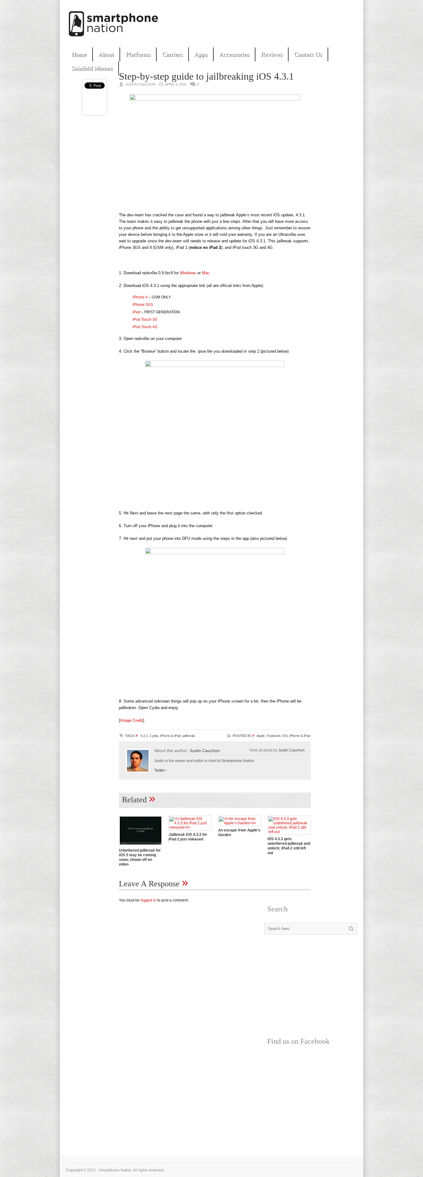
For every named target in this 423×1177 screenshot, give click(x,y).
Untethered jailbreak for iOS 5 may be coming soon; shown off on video (140, 857)
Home (79, 54)
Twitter (159, 770)
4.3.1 (144, 736)
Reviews (271, 54)
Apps (200, 54)
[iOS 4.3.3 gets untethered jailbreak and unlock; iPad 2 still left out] (289, 832)
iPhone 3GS (143, 304)
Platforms (138, 54)
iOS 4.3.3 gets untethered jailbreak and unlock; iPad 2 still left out (289, 846)
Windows (188, 273)
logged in (148, 900)
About (106, 54)
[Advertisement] (284, 21)
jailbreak (189, 736)
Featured (273, 736)
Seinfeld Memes (92, 68)
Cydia (154, 736)
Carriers (172, 54)
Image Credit (131, 720)
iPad (136, 312)
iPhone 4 (140, 297)
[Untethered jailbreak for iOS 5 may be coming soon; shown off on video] (140, 846)
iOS (285, 736)
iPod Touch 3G (145, 319)
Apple (260, 736)
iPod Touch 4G (145, 327)
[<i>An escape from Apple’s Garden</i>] (239, 823)
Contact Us (308, 54)
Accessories (234, 54)
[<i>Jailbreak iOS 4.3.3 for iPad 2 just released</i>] (190, 827)
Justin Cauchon (205, 750)
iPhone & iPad (170, 736)
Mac (206, 273)
